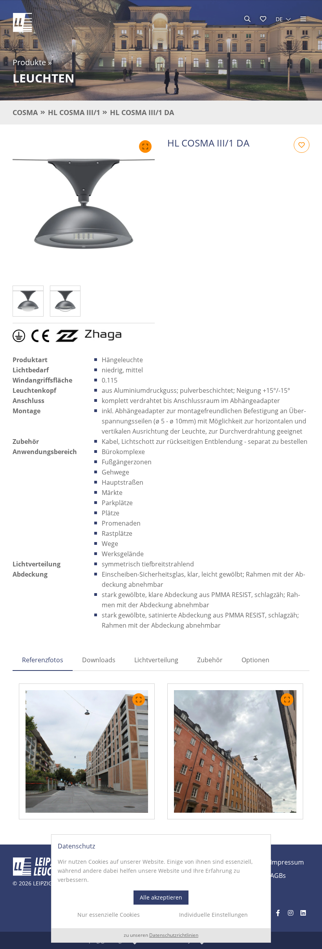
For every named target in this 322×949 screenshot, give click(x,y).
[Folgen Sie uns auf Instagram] (290, 913)
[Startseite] (22, 22)
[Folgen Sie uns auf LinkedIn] (303, 913)
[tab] (43, 660)
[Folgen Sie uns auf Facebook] (278, 913)
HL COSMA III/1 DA (142, 112)
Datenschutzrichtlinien (173, 935)
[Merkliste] (263, 19)
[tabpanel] (161, 751)
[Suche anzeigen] (247, 19)
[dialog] (161, 888)
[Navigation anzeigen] (303, 19)
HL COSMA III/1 (74, 112)
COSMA (25, 112)
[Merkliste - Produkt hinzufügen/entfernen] (301, 145)
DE (279, 19)
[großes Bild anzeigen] (84, 208)
